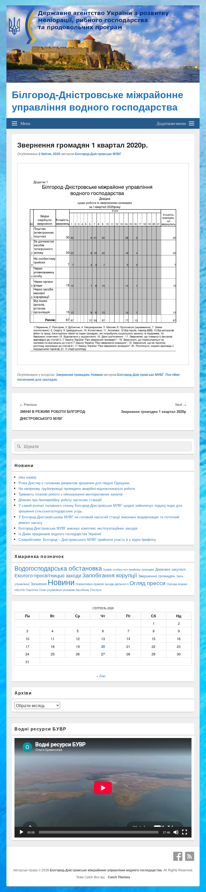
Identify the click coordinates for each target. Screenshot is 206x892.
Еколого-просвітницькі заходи (47, 575)
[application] (103, 788)
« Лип (100, 675)
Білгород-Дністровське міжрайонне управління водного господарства (97, 100)
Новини (97, 374)
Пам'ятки (32, 590)
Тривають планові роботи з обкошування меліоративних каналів (71, 494)
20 (103, 646)
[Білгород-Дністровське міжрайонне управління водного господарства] (103, 81)
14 (128, 638)
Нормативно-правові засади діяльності (102, 584)
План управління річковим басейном (64, 590)
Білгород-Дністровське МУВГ (98, 153)
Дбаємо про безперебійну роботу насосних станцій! (60, 499)
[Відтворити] (21, 832)
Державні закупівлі (170, 569)
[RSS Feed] (189, 856)
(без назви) (27, 477)
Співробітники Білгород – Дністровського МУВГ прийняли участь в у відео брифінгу (87, 539)
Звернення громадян (72, 374)
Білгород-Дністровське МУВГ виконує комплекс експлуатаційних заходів (78, 528)
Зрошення (39, 583)
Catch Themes (118, 877)
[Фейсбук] (177, 856)
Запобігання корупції (109, 575)
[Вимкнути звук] (176, 832)
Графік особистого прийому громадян (128, 569)
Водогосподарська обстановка (58, 568)
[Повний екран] (184, 832)
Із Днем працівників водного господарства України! (60, 533)
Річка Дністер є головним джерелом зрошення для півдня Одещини (74, 482)
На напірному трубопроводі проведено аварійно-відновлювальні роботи (77, 488)
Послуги (95, 590)
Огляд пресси (147, 583)
